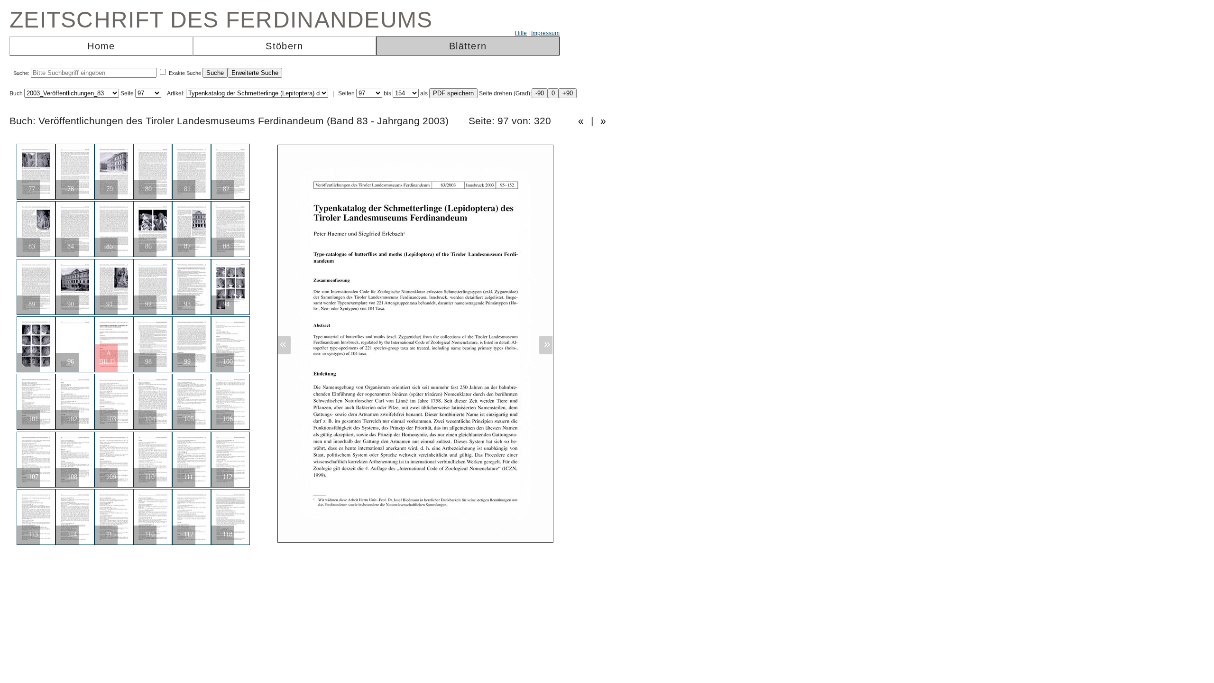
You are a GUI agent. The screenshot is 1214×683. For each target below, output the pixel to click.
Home (101, 46)
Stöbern (284, 46)
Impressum (545, 33)
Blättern (468, 46)
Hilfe (521, 33)
